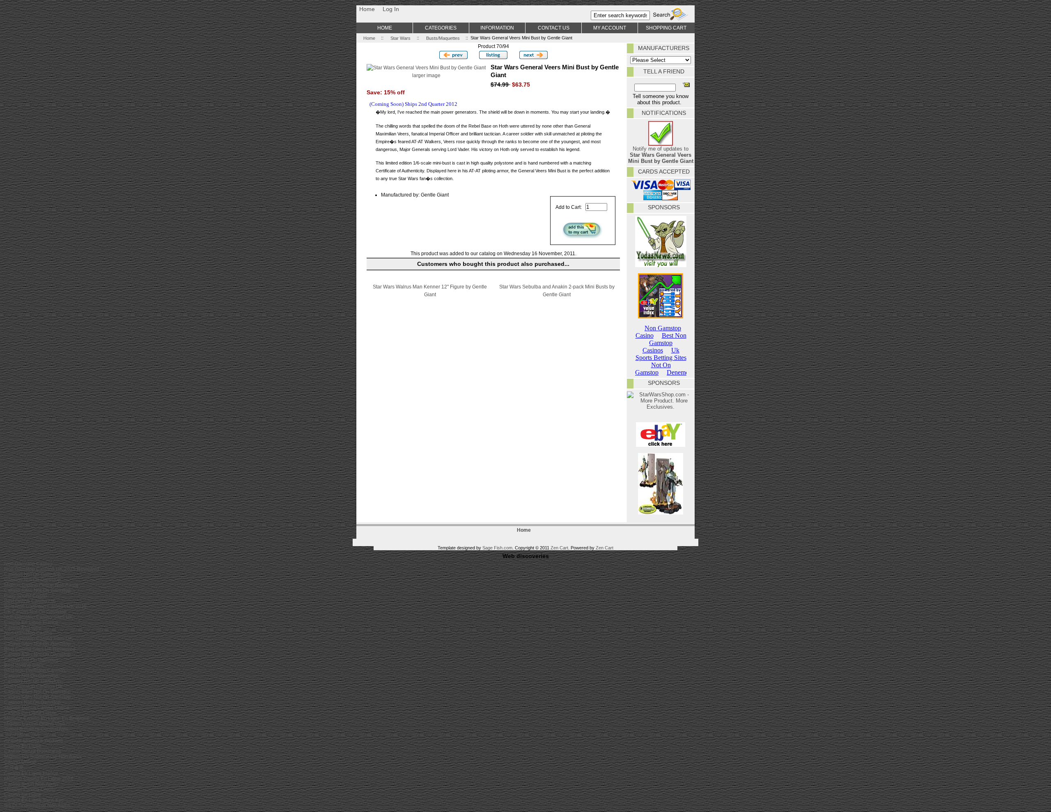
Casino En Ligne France (31, 622)
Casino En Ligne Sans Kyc (34, 800)
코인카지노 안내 (22, 734)
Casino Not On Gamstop (31, 659)
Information (497, 27)
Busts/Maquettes (443, 37)
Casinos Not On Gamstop (32, 574)
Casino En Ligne (22, 627)
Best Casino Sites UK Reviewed (40, 649)
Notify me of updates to (660, 155)
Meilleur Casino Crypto (29, 789)
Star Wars (400, 37)
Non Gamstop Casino (28, 563)
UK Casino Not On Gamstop (35, 611)
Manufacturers (663, 48)
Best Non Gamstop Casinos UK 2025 (45, 606)
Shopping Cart (666, 27)
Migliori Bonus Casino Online (36, 707)
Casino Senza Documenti (32, 751)
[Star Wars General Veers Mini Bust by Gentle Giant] (426, 67)
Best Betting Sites (23, 665)
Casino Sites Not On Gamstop (37, 590)
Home (367, 9)
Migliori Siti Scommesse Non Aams (43, 756)
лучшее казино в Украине (33, 740)
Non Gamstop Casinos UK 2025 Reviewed (51, 569)
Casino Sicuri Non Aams (31, 784)
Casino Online (20, 761)
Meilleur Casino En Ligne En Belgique (46, 718)
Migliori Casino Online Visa (34, 723)
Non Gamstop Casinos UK (33, 686)
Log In (391, 9)
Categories (441, 27)
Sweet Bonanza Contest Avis (36, 729)
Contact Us (553, 27)
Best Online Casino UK (29, 601)
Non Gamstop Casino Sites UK (38, 617)
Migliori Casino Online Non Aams (41, 585)
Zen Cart (559, 547)
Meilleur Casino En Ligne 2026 (38, 778)
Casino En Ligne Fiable (30, 713)
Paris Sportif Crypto (25, 595)
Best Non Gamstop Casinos (35, 670)
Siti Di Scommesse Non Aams (37, 805)
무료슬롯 (14, 767)
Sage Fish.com (497, 547)
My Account (609, 27)
